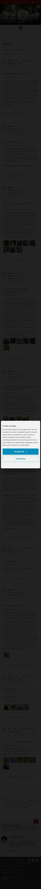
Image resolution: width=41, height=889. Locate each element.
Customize (20, 458)
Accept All (19, 451)
